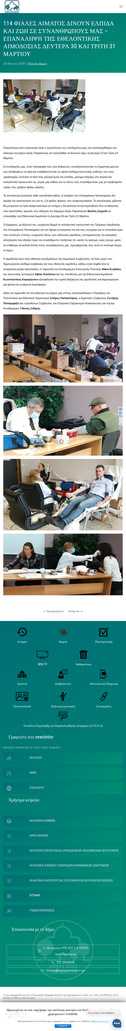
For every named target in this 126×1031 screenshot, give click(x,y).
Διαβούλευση (63, 683)
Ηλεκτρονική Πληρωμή (104, 683)
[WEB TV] (42, 654)
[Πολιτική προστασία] (63, 696)
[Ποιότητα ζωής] (103, 631)
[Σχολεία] (22, 673)
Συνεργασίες (103, 706)
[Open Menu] (121, 6)
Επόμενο (74, 611)
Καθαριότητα (83, 664)
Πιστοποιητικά (22, 706)
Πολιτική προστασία (63, 706)
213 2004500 (65, 962)
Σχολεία (22, 683)
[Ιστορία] (22, 631)
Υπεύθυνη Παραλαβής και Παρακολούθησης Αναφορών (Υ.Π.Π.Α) (63, 725)
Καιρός (63, 641)
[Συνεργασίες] (103, 696)
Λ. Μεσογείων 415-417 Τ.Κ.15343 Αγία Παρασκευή (65, 951)
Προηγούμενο (55, 611)
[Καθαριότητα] (83, 654)
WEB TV (42, 664)
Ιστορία (22, 641)
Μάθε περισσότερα (100, 1021)
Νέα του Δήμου (37, 63)
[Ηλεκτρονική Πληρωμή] (104, 673)
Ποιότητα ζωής (104, 641)
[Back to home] (12, 6)
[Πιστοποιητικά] (22, 696)
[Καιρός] (63, 631)
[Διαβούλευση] (63, 673)
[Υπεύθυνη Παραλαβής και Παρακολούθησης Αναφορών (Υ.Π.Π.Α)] (63, 715)
